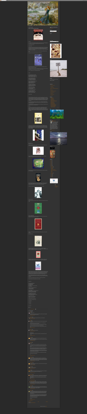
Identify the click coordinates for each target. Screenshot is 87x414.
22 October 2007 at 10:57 (32, 327)
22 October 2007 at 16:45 (32, 355)
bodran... (31, 329)
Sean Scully (51, 95)
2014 (51, 160)
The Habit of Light (52, 87)
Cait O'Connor (33, 3)
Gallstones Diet (56, 186)
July (51, 174)
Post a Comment (30, 400)
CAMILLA (31, 390)
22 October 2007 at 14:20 (32, 340)
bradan (30, 337)
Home (38, 401)
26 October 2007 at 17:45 (32, 399)
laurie (30, 320)
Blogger (46, 406)
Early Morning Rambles (53, 169)
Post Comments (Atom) (33, 402)
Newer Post (30, 401)
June (51, 175)
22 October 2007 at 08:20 (32, 318)
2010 (51, 163)
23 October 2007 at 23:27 (32, 368)
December (52, 166)
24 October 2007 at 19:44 (32, 388)
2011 (51, 162)
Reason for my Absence (52, 85)
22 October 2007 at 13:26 (32, 335)
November (52, 167)
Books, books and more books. (54, 170)
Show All (57, 107)
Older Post (47, 401)
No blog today (51, 86)
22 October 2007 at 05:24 (32, 315)
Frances (31, 342)
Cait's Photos (51, 28)
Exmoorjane (31, 374)
